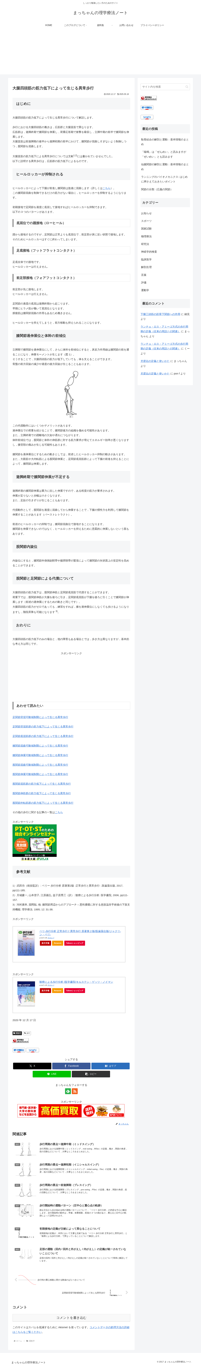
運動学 (18, 1033)
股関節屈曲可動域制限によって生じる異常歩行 (40, 764)
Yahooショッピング (74, 943)
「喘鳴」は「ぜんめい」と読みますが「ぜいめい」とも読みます (163, 154)
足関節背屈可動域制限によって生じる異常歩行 (40, 717)
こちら (107, 188)
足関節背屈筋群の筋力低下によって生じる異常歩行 (43, 726)
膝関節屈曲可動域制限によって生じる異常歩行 (40, 745)
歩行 (28, 1033)
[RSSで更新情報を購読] (75, 1091)
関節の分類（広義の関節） (157, 189)
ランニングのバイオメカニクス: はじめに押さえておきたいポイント (164, 179)
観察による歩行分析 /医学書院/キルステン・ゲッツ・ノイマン (76, 982)
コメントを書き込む (71, 1318)
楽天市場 (45, 943)
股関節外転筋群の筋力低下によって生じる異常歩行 (43, 802)
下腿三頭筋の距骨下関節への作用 (160, 314)
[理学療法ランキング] (21, 1040)
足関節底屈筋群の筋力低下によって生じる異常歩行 (43, 736)
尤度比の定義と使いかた (155, 361)
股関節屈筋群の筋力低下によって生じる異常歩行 (42, 783)
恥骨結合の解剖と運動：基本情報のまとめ (165, 142)
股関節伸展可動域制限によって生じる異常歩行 (40, 774)
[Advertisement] (100, 53)
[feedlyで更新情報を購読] (68, 1091)
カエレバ (51, 938)
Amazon (57, 943)
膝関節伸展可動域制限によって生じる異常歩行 (40, 755)
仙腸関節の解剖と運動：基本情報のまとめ (165, 167)
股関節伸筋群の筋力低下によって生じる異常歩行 (42, 793)
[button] (91, 1074)
